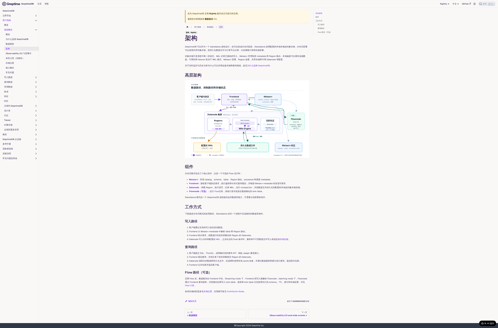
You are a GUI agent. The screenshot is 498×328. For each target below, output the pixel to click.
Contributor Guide (235, 291)
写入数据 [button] (8, 77)
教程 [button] (5, 134)
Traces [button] (7, 120)
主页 (39, 3)
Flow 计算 (189, 285)
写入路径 (321, 24)
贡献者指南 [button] (8, 148)
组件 (317, 17)
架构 (8, 48)
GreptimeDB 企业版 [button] (12, 139)
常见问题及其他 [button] (10, 158)
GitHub (465, 3)
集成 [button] (6, 91)
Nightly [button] (443, 3)
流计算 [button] (7, 110)
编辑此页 (192, 301)
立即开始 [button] (7, 15)
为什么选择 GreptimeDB (17, 39)
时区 (6, 101)
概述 (6, 25)
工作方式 (319, 21)
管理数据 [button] (8, 86)
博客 (47, 3)
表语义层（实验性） (15, 58)
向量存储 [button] (8, 125)
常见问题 (10, 72)
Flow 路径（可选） (325, 32)
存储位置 (10, 63)
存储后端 (284, 239)
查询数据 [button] (8, 82)
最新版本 (209, 19)
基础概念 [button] (8, 29)
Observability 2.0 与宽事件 (18, 53)
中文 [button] (454, 3)
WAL (218, 239)
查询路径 (321, 28)
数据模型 (10, 44)
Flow (216, 191)
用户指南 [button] (7, 20)
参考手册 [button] (7, 144)
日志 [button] (6, 115)
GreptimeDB (8, 10)
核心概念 (10, 67)
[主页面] (187, 27)
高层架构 (319, 13)
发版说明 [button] (7, 153)
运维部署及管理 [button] (11, 129)
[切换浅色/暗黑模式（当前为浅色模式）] (474, 4)
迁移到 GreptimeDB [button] (13, 105)
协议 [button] (6, 96)
